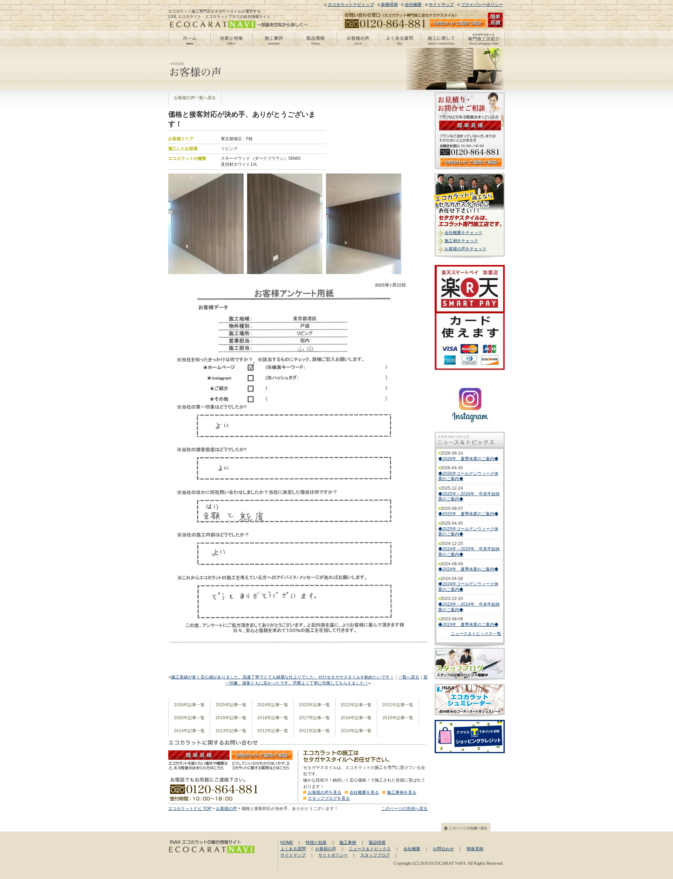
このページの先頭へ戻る (404, 808)
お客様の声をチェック (465, 248)
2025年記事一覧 (231, 704)
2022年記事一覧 (356, 704)
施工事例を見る (401, 792)
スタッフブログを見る (329, 798)
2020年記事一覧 (189, 717)
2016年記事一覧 (356, 717)
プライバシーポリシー (482, 4)
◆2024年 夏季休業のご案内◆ (468, 569)
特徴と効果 (316, 842)
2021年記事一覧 (397, 704)
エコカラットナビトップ (351, 4)
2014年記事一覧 (189, 730)
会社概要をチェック (463, 232)
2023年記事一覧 (314, 704)
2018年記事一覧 (272, 717)
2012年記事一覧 (272, 730)
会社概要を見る (364, 792)
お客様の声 (226, 808)
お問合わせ (443, 848)
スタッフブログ (375, 855)
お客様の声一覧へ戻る (195, 97)
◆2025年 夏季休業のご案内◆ (468, 513)
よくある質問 (293, 848)
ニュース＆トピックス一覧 (476, 633)
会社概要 (413, 4)
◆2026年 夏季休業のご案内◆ (468, 458)
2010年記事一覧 (356, 730)
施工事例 (347, 842)
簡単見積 (475, 848)
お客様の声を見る (324, 792)
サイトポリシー (333, 855)
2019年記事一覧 (231, 717)
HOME (286, 842)
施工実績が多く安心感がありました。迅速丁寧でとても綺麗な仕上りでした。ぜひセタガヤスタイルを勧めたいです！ (282, 677)
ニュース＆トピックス (370, 848)
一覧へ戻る (408, 677)
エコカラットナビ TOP (189, 808)
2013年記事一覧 (231, 730)
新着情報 (389, 4)
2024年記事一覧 (272, 704)
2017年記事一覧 (314, 717)
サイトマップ (441, 4)
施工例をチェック (461, 240)
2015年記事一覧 (397, 717)
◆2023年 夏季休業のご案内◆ (468, 624)
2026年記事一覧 (189, 704)
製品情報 (377, 842)
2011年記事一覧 (314, 730)
